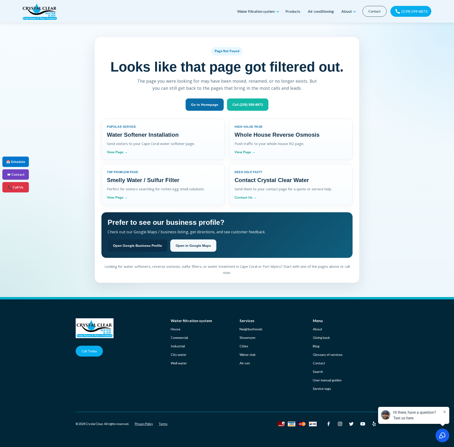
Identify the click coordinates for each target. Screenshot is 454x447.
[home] (128, 11)
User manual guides (327, 380)
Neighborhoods (251, 329)
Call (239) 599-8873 (247, 104)
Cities (244, 346)
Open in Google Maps (193, 245)
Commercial (179, 338)
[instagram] (340, 424)
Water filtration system (191, 320)
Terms (163, 424)
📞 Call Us (15, 187)
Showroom (247, 338)
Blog (316, 346)
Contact (374, 11)
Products (292, 11)
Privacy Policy (144, 424)
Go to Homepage (204, 104)
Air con (245, 363)
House (175, 329)
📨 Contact (16, 174)
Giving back (321, 338)
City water (178, 355)
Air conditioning (321, 11)
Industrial (178, 346)
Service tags (322, 389)
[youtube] (362, 424)
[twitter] (351, 424)
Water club (248, 355)
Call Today (89, 351)
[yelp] (374, 424)
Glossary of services (328, 355)
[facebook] (328, 424)
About (317, 329)
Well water (179, 363)
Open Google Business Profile (137, 245)
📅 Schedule (15, 162)
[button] (257, 11)
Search (318, 372)
